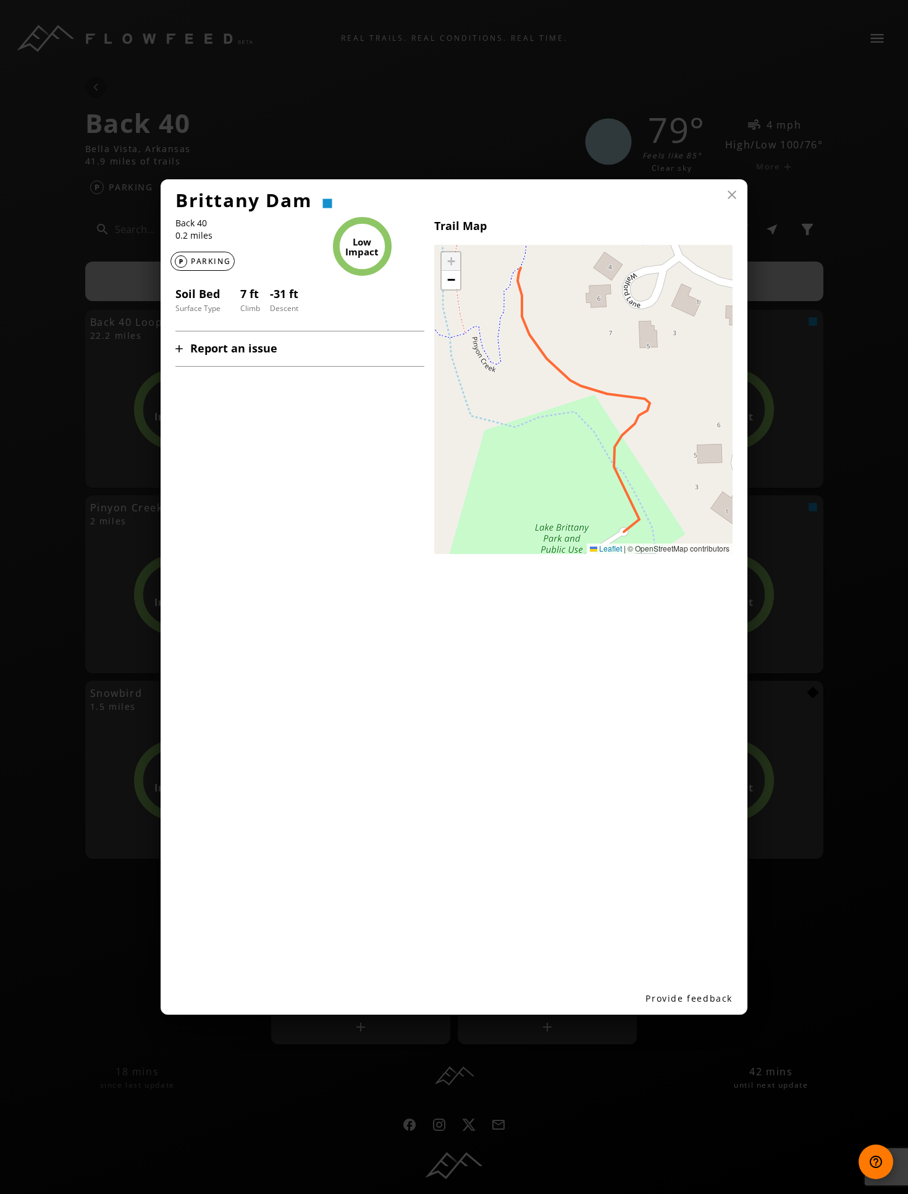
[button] (451, 261)
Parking (210, 261)
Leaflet (609, 548)
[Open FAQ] (876, 1162)
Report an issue (233, 348)
